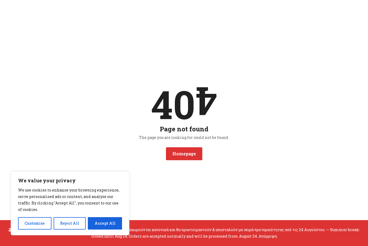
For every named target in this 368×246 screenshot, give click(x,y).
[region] (70, 203)
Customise (35, 223)
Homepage (184, 153)
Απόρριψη (268, 236)
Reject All (69, 223)
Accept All (105, 223)
